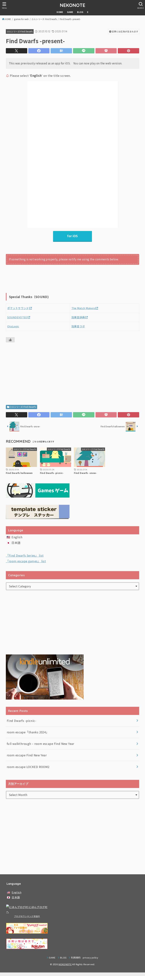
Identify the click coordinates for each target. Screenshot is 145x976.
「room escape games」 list (26, 561)
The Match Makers (83, 308)
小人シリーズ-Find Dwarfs (44, 19)
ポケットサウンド (18, 308)
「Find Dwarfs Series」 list (25, 555)
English (16, 537)
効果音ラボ (78, 326)
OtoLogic (13, 326)
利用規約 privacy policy (84, 957)
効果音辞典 (78, 317)
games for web (21, 19)
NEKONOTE (72, 5)
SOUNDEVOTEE (17, 317)
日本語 (15, 543)
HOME (60, 12)
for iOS (72, 236)
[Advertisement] (72, 370)
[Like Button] (10, 339)
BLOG (80, 12)
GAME (70, 12)
